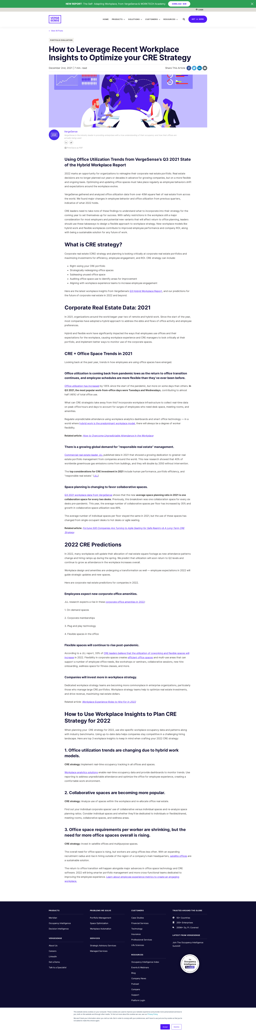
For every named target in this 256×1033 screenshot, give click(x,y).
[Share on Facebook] (189, 68)
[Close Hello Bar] (252, 4)
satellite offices (178, 856)
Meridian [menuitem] (53, 917)
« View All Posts (56, 31)
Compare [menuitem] (135, 989)
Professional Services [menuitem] (141, 939)
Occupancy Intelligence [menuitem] (60, 923)
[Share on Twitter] (194, 68)
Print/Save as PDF (74, 148)
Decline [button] (176, 1027)
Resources (169, 19)
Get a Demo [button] (198, 19)
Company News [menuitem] (138, 978)
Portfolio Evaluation (61, 40)
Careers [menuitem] (52, 951)
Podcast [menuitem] (135, 984)
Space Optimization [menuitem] (99, 923)
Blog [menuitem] (133, 973)
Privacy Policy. (153, 1014)
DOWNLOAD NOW (179, 4)
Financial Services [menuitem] (140, 923)
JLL (96, 475)
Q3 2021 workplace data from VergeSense (88, 495)
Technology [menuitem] (136, 928)
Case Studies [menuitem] (137, 917)
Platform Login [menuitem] (138, 1000)
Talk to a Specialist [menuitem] (57, 967)
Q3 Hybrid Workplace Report (146, 291)
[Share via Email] (205, 68)
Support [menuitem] (135, 995)
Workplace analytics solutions (81, 772)
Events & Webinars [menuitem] (140, 967)
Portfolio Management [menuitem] (100, 917)
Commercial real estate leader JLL (84, 454)
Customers (151, 19)
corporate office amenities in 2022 (125, 601)
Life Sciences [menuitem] (137, 945)
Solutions (134, 19)
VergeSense (70, 131)
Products (117, 19)
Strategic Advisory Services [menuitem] (103, 945)
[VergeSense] (55, 19)
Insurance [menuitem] (136, 934)
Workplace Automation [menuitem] (100, 928)
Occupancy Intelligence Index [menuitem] (145, 962)
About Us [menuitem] (53, 945)
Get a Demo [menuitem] (54, 962)
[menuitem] (199, 10)
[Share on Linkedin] (199, 68)
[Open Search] (183, 19)
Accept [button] (165, 1027)
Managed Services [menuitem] (98, 951)
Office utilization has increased (82, 386)
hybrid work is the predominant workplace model (107, 423)
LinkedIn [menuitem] (53, 956)
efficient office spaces (140, 657)
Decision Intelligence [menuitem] (59, 928)
